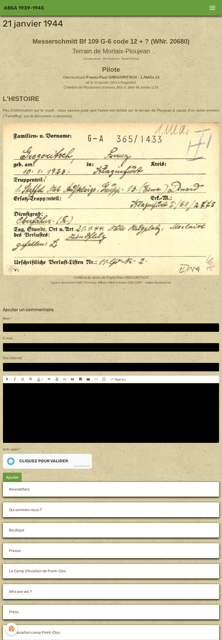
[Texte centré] (57, 379)
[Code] (96, 379)
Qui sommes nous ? (25, 510)
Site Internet (12, 358)
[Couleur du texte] (40, 379)
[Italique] (15, 379)
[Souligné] (23, 379)
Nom (6, 318)
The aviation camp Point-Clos (34, 632)
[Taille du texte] (31, 379)
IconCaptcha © (82, 466)
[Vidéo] (88, 379)
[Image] (80, 379)
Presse (15, 550)
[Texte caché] (72, 379)
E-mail (8, 338)
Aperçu (120, 379)
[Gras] (7, 379)
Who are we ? (20, 591)
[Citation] (49, 379)
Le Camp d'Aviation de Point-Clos (37, 571)
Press (14, 612)
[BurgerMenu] (212, 8)
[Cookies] (11, 629)
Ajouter (12, 477)
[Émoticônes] (104, 379)
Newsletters (19, 489)
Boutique (16, 530)
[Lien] (65, 379)
